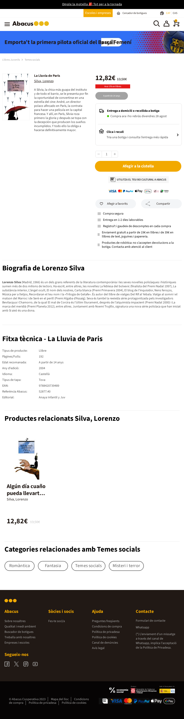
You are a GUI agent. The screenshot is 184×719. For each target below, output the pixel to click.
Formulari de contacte (150, 620)
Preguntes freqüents (105, 621)
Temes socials (32, 60)
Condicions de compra (107, 626)
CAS (175, 13)
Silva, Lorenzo (44, 81)
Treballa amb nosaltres (19, 637)
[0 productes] (176, 25)
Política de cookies (104, 637)
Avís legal (98, 648)
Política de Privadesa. (157, 647)
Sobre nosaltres (15, 621)
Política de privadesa (106, 632)
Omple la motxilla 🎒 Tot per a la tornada (92, 4)
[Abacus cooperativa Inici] (31, 26)
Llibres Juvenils (11, 60)
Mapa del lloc (60, 699)
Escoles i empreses (98, 13)
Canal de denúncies (105, 642)
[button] (166, 24)
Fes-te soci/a (56, 621)
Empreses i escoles (16, 642)
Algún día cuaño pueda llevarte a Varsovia (26, 493)
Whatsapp (142, 627)
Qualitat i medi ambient (20, 626)
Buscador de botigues (18, 632)
